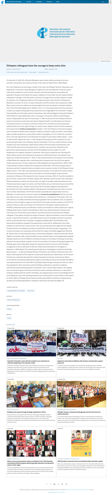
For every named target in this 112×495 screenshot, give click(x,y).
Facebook (47, 484)
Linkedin (66, 484)
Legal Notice (51, 492)
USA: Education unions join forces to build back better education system (81, 449)
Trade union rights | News (13, 300)
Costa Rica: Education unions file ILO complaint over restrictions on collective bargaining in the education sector (31, 351)
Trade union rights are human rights (16, 290)
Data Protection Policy (59, 492)
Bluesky (62, 484)
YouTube (54, 484)
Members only (110, 1)
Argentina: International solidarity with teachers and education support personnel (81, 349)
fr (105, 1)
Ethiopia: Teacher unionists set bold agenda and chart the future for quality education (81, 401)
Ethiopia (9, 309)
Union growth (31, 290)
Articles (9, 318)
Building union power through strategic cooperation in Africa (31, 401)
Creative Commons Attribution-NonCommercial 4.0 (78, 489)
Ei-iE (2, 2)
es (107, 1)
